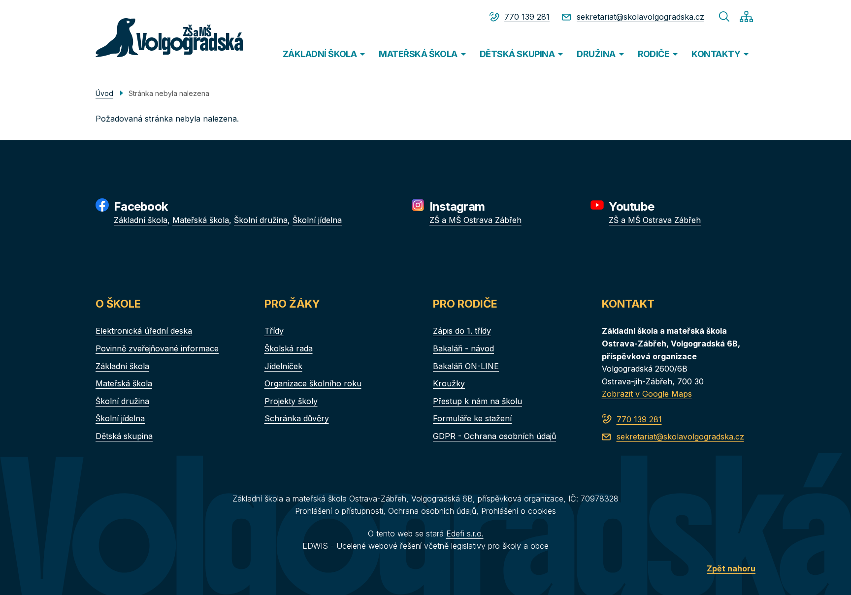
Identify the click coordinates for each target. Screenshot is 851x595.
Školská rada (288, 348)
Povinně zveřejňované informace (157, 348)
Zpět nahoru (731, 568)
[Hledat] (724, 17)
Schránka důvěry (296, 418)
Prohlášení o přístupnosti (339, 511)
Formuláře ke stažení (472, 418)
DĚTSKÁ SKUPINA (517, 54)
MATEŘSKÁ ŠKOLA (418, 54)
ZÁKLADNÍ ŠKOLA (320, 54)
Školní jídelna (317, 220)
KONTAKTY (715, 54)
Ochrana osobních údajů (432, 511)
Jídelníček (283, 366)
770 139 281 (527, 17)
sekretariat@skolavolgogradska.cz (640, 17)
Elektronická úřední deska (144, 331)
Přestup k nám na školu (477, 401)
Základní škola (140, 220)
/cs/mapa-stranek (746, 17)
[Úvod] (150, 37)
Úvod (104, 93)
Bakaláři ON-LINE (466, 366)
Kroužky (449, 383)
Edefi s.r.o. (465, 533)
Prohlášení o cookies (518, 511)
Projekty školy (291, 401)
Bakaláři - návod (463, 348)
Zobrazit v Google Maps (647, 394)
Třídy (274, 331)
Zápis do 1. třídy (462, 331)
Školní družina (261, 220)
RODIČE (654, 54)
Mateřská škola (200, 220)
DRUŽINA (596, 54)
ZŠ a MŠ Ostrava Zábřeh (475, 220)
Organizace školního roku (312, 383)
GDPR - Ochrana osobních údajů (494, 436)
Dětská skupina (124, 436)
